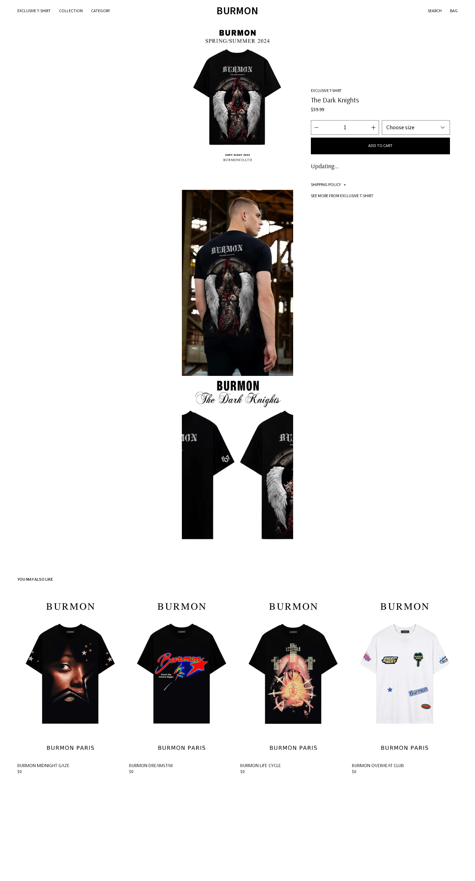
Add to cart (380, 146)
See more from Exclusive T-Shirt (342, 196)
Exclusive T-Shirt (34, 11)
